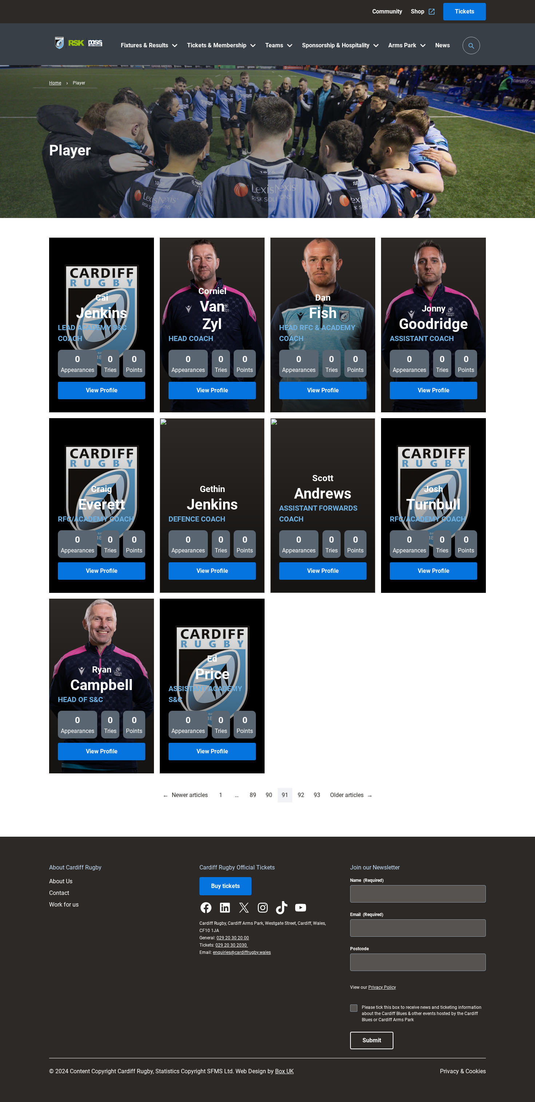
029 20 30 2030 (231, 945)
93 (317, 795)
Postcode (359, 948)
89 (253, 795)
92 (301, 795)
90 (269, 795)
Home (55, 83)
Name (367, 880)
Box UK (284, 1071)
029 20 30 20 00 (233, 937)
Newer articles (185, 795)
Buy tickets (225, 886)
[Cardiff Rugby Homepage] (78, 44)
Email (366, 914)
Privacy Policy (382, 987)
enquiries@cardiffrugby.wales (242, 952)
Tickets (464, 11)
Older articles (351, 795)
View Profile (112, 393)
